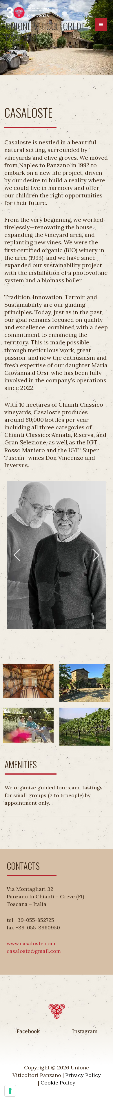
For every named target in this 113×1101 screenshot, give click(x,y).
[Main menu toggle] (101, 24)
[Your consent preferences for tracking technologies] (10, 1090)
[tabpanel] (56, 555)
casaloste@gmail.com (34, 951)
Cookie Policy (58, 1082)
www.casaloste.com (31, 943)
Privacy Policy (83, 1075)
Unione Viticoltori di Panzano (44, 31)
